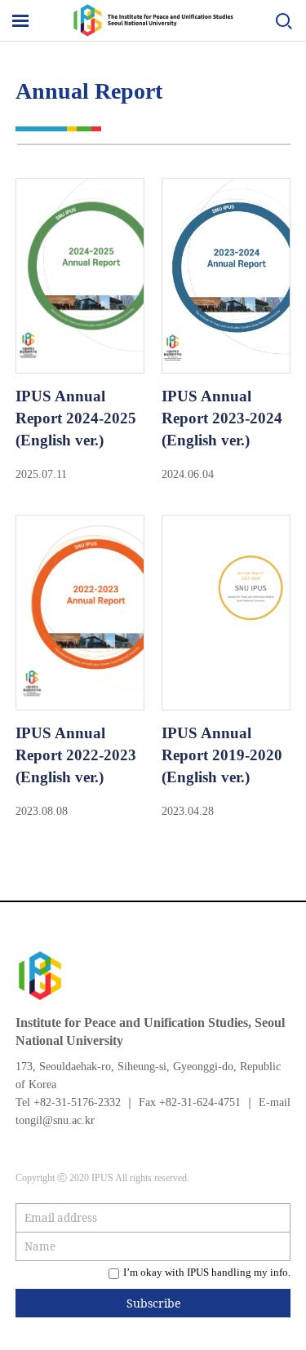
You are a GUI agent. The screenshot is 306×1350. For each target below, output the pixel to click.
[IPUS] (153, 32)
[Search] (283, 23)
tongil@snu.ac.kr (55, 1120)
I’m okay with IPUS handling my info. (206, 1272)
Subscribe (153, 1303)
